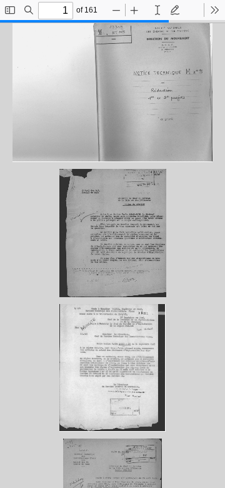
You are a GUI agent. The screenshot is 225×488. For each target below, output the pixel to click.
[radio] (157, 10)
